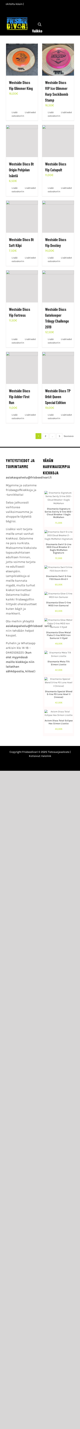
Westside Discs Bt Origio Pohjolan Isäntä (21, 170)
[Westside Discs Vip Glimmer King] (22, 60)
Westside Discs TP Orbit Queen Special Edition (57, 396)
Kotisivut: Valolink (40, 756)
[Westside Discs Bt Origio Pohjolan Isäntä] (22, 141)
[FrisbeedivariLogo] (17, 18)
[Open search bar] (40, 24)
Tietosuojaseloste (58, 752)
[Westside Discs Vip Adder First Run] (22, 368)
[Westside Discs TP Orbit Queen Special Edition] (58, 368)
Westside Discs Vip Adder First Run (19, 396)
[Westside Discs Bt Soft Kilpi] (22, 217)
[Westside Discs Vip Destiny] (58, 217)
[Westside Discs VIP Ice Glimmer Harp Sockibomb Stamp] (58, 60)
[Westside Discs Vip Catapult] (58, 141)
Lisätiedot (30, 112)
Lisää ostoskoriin (17, 114)
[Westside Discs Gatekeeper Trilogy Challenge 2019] (58, 286)
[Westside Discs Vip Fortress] (22, 286)
